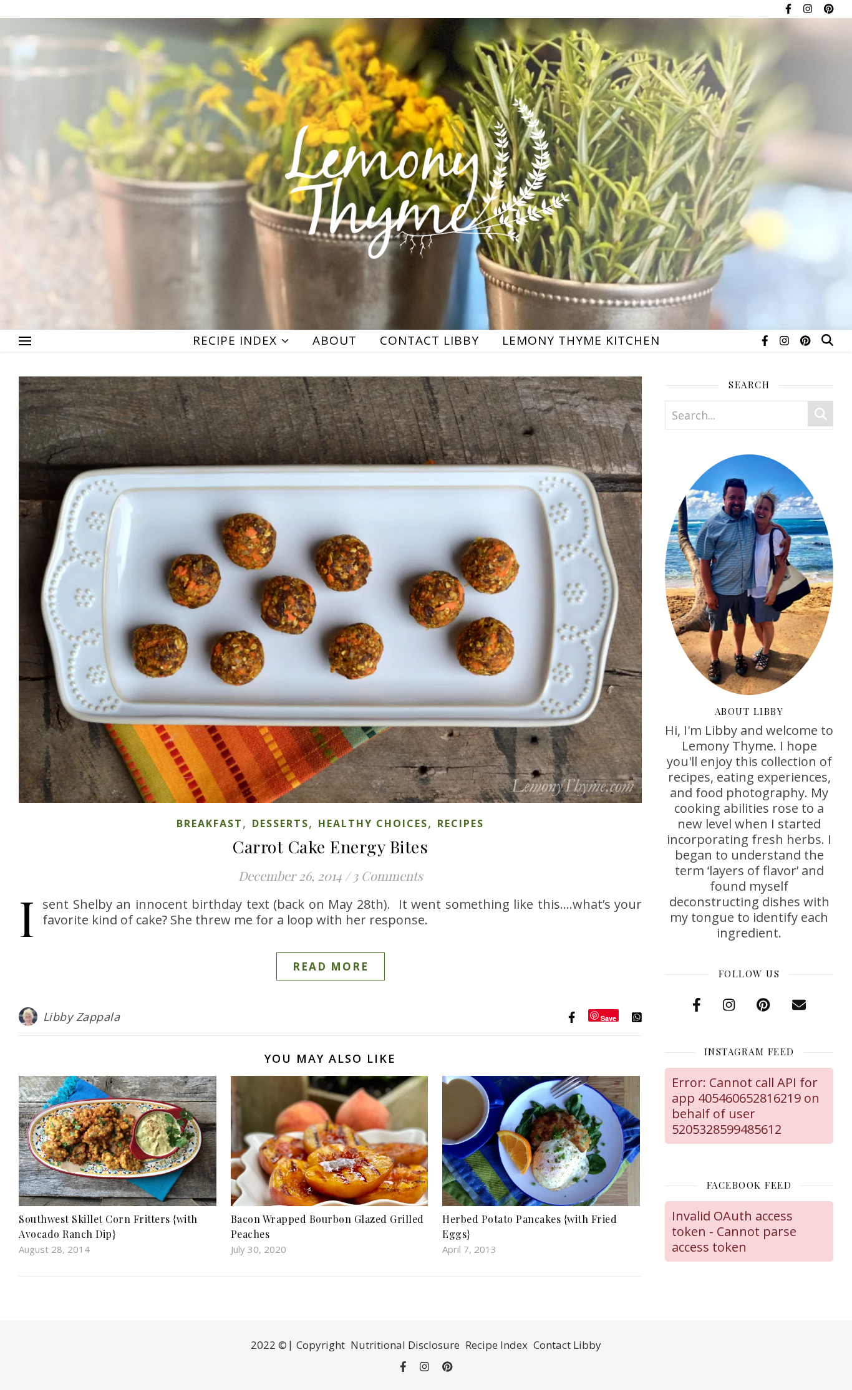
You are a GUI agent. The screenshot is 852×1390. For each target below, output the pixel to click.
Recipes (460, 823)
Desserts (280, 823)
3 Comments (387, 875)
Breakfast (210, 823)
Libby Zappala (81, 1016)
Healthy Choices (373, 823)
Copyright (320, 1345)
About (334, 340)
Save (608, 1018)
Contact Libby (429, 340)
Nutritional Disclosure (405, 1345)
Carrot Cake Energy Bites (330, 846)
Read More (331, 966)
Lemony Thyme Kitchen (581, 340)
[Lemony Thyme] (426, 181)
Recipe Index (235, 340)
